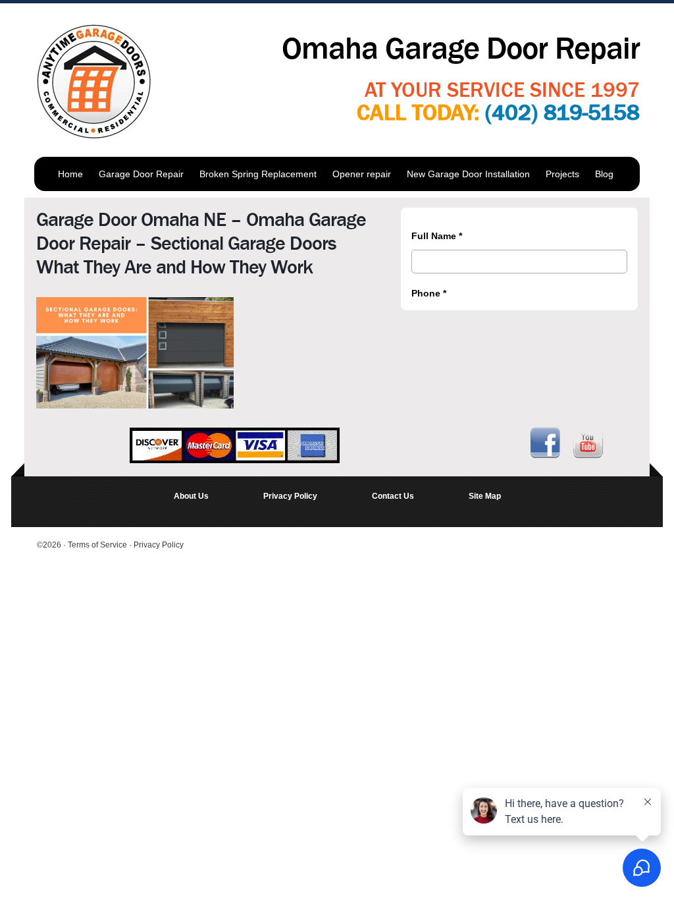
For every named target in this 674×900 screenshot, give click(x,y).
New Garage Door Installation (468, 174)
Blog (604, 174)
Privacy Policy (290, 496)
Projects (562, 174)
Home (70, 174)
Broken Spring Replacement (258, 174)
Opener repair (361, 174)
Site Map (485, 496)
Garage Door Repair (141, 174)
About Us (191, 496)
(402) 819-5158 (562, 112)
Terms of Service (98, 544)
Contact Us (393, 496)
